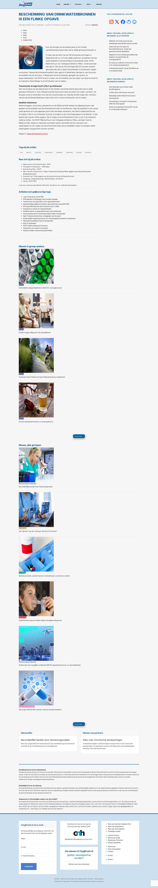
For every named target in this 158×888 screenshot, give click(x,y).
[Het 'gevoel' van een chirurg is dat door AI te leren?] (36, 509)
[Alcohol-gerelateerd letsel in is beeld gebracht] (36, 400)
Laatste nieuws (113, 835)
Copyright (66, 881)
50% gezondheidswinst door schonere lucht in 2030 (41, 206)
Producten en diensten (27, 706)
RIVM (21, 152)
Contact (111, 851)
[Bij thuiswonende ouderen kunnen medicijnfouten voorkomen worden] (36, 554)
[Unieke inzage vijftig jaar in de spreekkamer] (36, 311)
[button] (68, 4)
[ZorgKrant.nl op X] (117, 22)
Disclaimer (58, 881)
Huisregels (74, 881)
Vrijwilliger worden (114, 831)
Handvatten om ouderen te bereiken (35, 228)
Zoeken (110, 859)
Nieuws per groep (114, 838)
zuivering (79, 152)
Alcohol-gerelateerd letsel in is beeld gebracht (36, 422)
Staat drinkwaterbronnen (37, 133)
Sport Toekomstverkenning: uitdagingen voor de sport (42, 216)
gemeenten (38, 152)
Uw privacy (100, 881)
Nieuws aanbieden (114, 842)
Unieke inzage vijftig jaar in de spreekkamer (35, 332)
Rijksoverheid (49, 152)
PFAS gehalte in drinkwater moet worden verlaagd (40, 199)
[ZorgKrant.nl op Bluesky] (129, 22)
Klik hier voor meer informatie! (79, 864)
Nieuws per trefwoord (115, 840)
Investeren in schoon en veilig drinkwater (37, 209)
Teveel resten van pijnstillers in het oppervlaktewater (41, 201)
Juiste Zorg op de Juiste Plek (33, 197)
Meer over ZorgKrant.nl (115, 826)
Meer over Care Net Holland (117, 824)
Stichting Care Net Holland (73, 879)
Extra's (110, 855)
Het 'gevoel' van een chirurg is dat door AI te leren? (38, 531)
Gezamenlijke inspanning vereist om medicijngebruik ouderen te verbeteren (49, 218)
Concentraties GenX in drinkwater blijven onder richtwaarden (44, 214)
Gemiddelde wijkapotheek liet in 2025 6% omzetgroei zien (40, 288)
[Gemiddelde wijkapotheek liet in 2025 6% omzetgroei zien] (36, 266)
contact (45, 809)
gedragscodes (126, 806)
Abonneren (29, 866)
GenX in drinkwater (29, 223)
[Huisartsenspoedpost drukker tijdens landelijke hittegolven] (36, 598)
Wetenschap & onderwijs (27, 483)
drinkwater (59, 152)
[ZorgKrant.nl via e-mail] (134, 22)
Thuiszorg (22, 573)
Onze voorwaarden (114, 849)
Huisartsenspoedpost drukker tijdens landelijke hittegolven (40, 620)
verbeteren (69, 152)
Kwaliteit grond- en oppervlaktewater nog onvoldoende (42, 211)
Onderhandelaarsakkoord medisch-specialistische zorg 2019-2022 (46, 204)
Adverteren (112, 846)
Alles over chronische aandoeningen (102, 740)
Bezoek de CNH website (73, 839)
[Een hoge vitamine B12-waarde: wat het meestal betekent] (36, 688)
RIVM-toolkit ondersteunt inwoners (35, 226)
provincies (88, 152)
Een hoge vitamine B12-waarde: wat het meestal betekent (40, 710)
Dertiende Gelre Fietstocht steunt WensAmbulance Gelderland (42, 377)
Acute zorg (22, 617)
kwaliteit (28, 152)
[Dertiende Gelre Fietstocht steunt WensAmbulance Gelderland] (36, 355)
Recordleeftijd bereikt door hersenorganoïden (36, 487)
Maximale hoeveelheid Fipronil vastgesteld (38, 221)
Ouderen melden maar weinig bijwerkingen (37, 230)
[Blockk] (25, 4)
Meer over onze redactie (116, 829)
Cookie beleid (90, 881)
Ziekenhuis (22, 528)
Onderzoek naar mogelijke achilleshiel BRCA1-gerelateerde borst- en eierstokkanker (50, 665)
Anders (94, 25)
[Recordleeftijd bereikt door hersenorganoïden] (36, 465)
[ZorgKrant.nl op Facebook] (123, 22)
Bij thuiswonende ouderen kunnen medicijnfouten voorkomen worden (44, 576)
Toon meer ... (79, 436)
